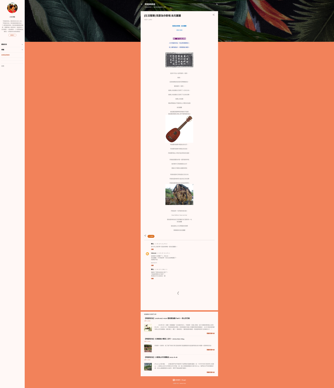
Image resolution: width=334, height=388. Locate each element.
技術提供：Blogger (180, 380)
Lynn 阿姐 (12, 17)
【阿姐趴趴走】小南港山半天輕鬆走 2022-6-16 (160, 357)
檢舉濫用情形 (5, 55)
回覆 (152, 249)
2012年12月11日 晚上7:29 (160, 269)
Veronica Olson (183, 383)
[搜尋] (217, 4)
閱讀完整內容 (211, 333)
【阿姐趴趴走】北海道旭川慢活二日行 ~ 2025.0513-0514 (164, 339)
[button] (213, 15)
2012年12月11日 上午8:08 (160, 244)
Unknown (153, 253)
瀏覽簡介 (12, 35)
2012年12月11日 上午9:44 (163, 253)
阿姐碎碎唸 (150, 4)
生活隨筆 (151, 236)
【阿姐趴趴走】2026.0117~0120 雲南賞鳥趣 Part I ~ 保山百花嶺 (167, 318)
